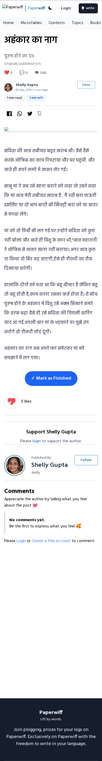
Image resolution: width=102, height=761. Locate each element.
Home (8, 23)
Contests (57, 23)
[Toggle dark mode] (50, 8)
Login (66, 8)
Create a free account (52, 541)
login (36, 441)
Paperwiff (51, 712)
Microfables (31, 23)
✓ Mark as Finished (51, 378)
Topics (77, 23)
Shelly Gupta (27, 85)
